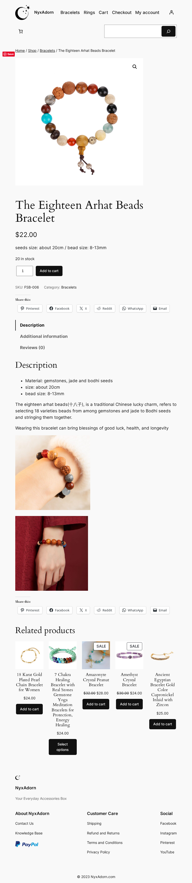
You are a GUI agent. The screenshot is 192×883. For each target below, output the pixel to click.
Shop (32, 50)
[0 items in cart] (20, 31)
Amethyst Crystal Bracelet (129, 679)
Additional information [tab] (44, 336)
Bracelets (47, 50)
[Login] (171, 12)
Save (11, 54)
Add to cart (49, 271)
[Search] (169, 31)
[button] (134, 66)
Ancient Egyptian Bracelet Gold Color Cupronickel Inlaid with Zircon (162, 689)
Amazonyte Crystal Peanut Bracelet (96, 679)
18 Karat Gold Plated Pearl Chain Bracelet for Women (29, 682)
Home (20, 50)
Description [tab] (32, 325)
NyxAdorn (44, 12)
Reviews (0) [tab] (32, 347)
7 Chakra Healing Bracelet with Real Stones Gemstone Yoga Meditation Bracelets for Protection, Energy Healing (63, 700)
